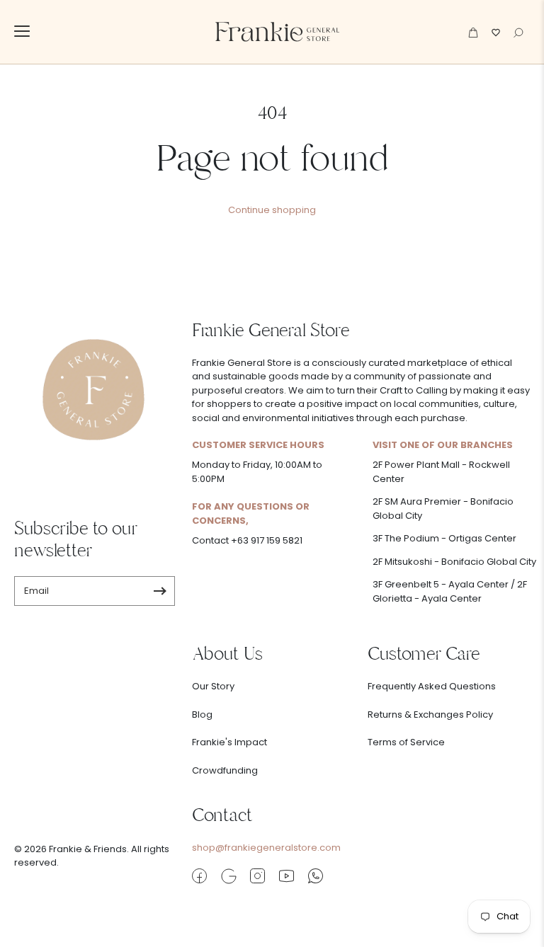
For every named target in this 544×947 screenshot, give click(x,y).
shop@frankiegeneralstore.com (266, 847)
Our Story (213, 686)
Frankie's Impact (229, 742)
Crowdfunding (225, 770)
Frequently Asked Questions (432, 686)
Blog (202, 714)
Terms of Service (406, 742)
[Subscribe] (159, 591)
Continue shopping (272, 210)
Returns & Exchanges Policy (430, 714)
